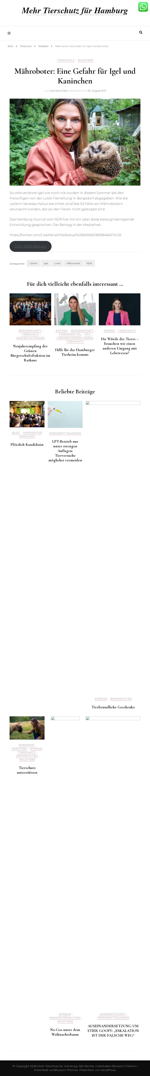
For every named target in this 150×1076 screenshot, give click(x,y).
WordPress (108, 1070)
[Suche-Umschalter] (140, 32)
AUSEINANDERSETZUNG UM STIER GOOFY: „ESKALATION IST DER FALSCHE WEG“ (113, 1031)
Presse (109, 330)
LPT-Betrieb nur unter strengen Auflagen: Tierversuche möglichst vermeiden (65, 451)
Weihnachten (121, 698)
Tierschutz (65, 60)
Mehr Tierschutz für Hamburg (75, 10)
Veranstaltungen (30, 337)
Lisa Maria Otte (58, 90)
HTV (87, 334)
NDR (89, 263)
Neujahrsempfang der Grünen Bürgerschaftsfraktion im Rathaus (30, 353)
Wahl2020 (27, 436)
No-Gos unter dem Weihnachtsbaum (65, 1032)
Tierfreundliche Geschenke (113, 707)
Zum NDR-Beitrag (30, 246)
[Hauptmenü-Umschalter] (10, 33)
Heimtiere (19, 748)
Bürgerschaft (30, 330)
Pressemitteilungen (65, 433)
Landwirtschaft (112, 1014)
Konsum (101, 698)
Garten (34, 263)
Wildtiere (85, 60)
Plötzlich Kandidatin (27, 444)
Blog (16, 432)
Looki (57, 263)
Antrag (62, 330)
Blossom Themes (66, 1070)
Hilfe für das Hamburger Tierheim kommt (75, 352)
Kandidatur (32, 432)
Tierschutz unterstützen (27, 770)
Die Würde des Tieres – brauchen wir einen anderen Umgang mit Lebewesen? (119, 346)
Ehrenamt (27, 744)
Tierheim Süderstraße (74, 337)
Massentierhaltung (65, 1017)
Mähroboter (73, 263)
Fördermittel (70, 334)
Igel (46, 263)
